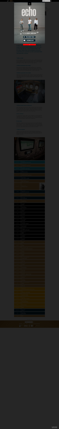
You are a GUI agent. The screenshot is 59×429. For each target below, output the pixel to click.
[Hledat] (51, 1)
